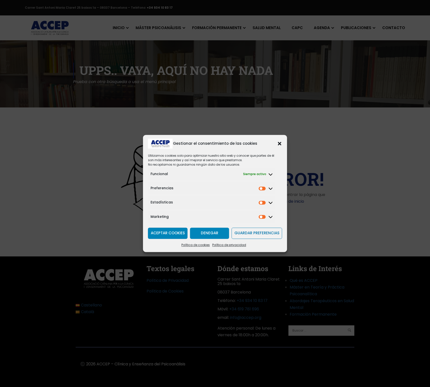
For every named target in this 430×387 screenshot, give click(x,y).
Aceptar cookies (168, 233)
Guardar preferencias (256, 233)
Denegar (209, 233)
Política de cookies (195, 245)
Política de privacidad (229, 245)
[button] (279, 143)
